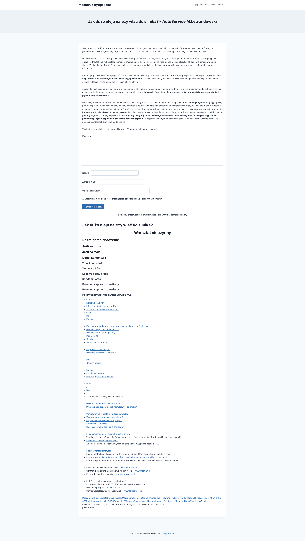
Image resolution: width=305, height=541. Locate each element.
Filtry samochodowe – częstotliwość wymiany (108, 434)
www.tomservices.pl (133, 491)
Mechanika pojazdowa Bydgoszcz (102, 329)
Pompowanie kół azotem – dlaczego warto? (107, 414)
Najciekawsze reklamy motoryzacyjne (104, 420)
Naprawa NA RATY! (95, 303)
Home (89, 383)
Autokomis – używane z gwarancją (102, 309)
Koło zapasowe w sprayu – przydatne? (104, 417)
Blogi (88, 316)
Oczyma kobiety (94, 363)
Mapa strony (168, 534)
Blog (88, 360)
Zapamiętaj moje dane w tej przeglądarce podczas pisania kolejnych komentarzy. (123, 199)
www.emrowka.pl (128, 467)
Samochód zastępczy (96, 342)
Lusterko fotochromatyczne (99, 451)
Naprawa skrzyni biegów (98, 349)
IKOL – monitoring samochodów (101, 306)
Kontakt (221, 4)
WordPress (195, 501)
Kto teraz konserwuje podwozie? (102, 440)
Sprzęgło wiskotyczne (96, 424)
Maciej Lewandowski (132, 498)
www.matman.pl (142, 471)
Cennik (89, 339)
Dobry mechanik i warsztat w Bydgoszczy (102, 498)
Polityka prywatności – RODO (100, 376)
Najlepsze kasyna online (204, 4)
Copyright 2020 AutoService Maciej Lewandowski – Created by (144, 501)
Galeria (89, 312)
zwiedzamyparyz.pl (125, 474)
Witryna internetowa (92, 191)
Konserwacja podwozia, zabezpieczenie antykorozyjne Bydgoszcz (117, 326)
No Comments (149, 498)
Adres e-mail (89, 182)
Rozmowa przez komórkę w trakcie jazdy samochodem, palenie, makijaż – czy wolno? (127, 457)
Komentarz (88, 136)
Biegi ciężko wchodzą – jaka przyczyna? (105, 427)
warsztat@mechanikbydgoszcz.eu (192, 498)
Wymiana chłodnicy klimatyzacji (101, 353)
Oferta (89, 299)
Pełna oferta (92, 336)
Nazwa (86, 173)
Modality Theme (182, 501)
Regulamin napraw (95, 373)
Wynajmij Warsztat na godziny (100, 332)
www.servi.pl (113, 487)
